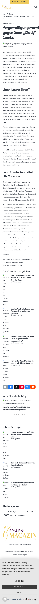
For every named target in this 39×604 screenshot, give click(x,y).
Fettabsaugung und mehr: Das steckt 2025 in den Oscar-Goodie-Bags (22, 277)
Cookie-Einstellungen (19, 554)
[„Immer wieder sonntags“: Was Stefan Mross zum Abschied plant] (6, 432)
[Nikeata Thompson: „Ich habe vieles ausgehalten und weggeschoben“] (6, 336)
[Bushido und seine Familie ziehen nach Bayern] (19, 400)
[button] (36, 7)
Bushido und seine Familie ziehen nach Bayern (17, 408)
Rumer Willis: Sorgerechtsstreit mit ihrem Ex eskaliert (22, 483)
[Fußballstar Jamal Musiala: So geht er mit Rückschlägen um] (6, 361)
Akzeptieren (19, 587)
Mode (30, 512)
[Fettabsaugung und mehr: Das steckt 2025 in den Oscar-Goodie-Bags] (6, 275)
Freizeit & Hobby (20, 512)
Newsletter (29, 551)
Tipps (11, 516)
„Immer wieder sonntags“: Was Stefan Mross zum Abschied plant (22, 434)
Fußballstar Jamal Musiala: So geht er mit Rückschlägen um (22, 362)
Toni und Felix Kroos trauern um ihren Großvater (23, 463)
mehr (19, 593)
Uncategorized (21, 516)
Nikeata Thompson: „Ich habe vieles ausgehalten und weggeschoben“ (22, 338)
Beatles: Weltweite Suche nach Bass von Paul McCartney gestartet (22, 311)
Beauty (11, 512)
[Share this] (10, 387)
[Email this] (5, 387)
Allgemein (5, 512)
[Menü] (30, 7)
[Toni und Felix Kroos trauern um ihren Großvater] (6, 463)
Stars (6, 515)
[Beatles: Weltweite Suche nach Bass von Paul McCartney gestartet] (6, 309)
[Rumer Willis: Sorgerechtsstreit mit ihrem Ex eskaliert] (6, 482)
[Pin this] (21, 387)
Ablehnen (19, 581)
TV (15, 515)
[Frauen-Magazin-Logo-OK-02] (7, 7)
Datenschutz (19, 551)
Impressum (9, 551)
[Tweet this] (16, 387)
